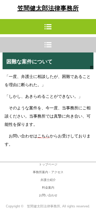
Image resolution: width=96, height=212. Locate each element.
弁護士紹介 (48, 180)
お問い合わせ (48, 195)
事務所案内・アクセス (48, 172)
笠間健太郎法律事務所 (48, 8)
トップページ (48, 164)
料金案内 (48, 187)
